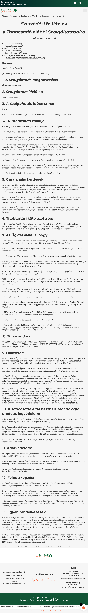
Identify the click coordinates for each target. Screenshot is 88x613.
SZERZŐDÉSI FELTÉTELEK (73, 579)
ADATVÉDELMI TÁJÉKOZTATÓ (73, 583)
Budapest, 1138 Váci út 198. (14, 575)
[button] (85, 10)
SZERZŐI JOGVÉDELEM (73, 587)
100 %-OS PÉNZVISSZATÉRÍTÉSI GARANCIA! (73, 573)
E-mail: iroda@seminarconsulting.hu (15, 582)
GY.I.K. (73, 568)
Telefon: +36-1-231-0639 (14, 578)
